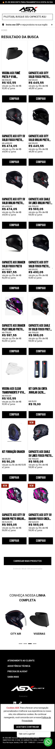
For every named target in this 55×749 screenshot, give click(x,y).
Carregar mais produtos (27, 561)
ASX (4, 30)
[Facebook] (26, 703)
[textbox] (24, 17)
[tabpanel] (16, 622)
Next (52, 626)
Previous (2, 626)
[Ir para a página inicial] (27, 688)
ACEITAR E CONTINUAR (27, 727)
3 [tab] (30, 643)
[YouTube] (40, 703)
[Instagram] (14, 704)
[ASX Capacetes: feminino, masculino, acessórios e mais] (28, 10)
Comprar (14, 99)
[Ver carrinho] (51, 9)
